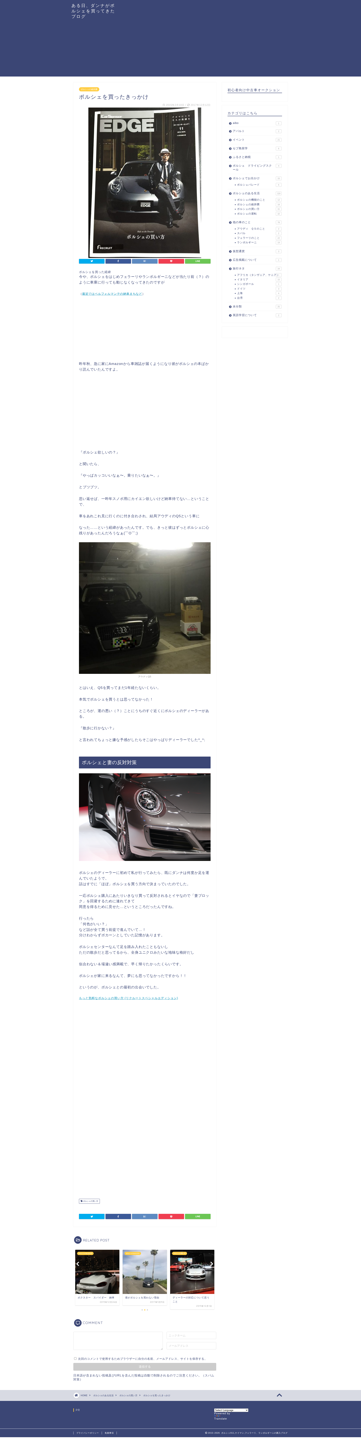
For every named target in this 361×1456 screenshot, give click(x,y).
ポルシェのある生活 (256, 193)
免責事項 (109, 1433)
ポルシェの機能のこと (258, 199)
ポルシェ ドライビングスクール (256, 167)
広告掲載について (256, 259)
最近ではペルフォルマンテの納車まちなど (112, 293)
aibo (256, 122)
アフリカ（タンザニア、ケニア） (258, 275)
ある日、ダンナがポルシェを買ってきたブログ (93, 11)
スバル (258, 233)
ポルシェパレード (258, 184)
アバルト (256, 131)
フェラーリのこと (258, 238)
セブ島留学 (256, 148)
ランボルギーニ (258, 242)
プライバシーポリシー (87, 1433)
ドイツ (258, 288)
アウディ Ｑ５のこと (258, 228)
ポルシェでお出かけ (256, 178)
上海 (258, 293)
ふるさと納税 (256, 156)
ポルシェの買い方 (90, 1201)
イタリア (258, 279)
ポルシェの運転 (258, 213)
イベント (256, 139)
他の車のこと (256, 222)
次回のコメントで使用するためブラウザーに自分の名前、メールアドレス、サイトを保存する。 (142, 1358)
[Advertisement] (180, 50)
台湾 (258, 298)
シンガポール (258, 284)
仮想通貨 (256, 251)
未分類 (256, 306)
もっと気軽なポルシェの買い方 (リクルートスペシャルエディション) (128, 998)
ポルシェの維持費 (89, 89)
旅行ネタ (256, 268)
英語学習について (256, 315)
